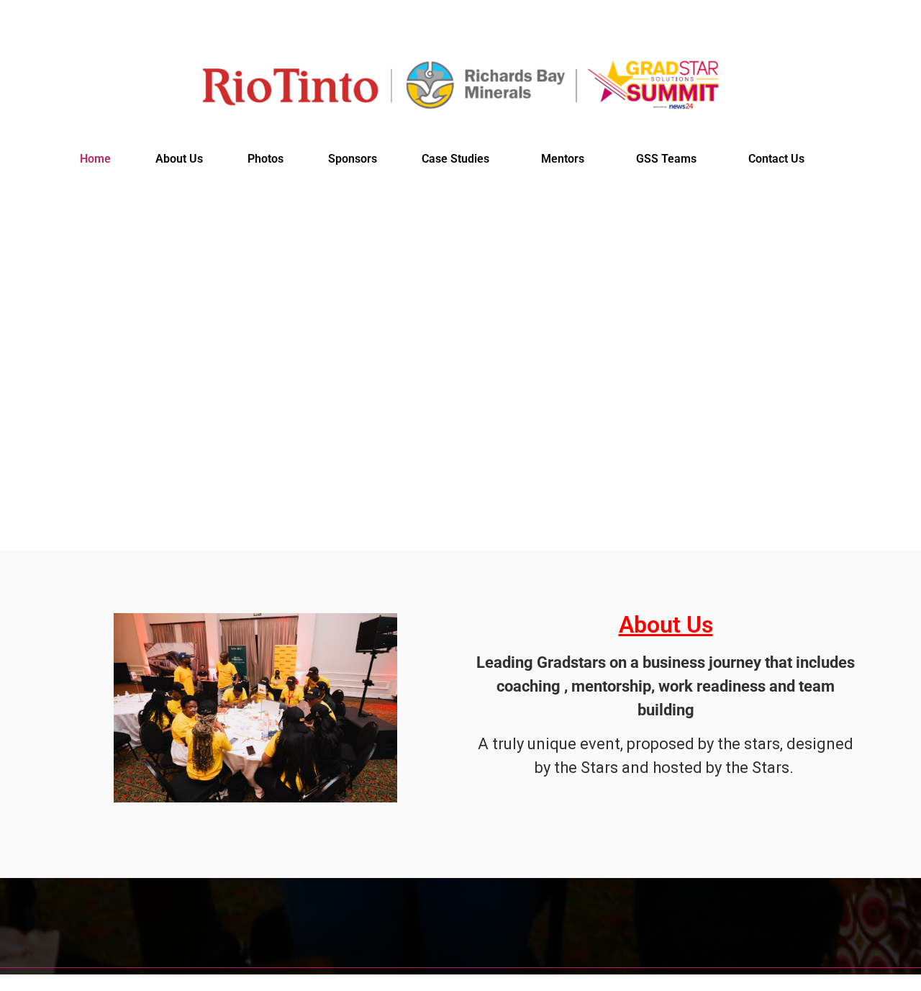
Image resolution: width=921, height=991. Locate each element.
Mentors (562, 159)
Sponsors (352, 159)
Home (95, 159)
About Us (179, 159)
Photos (265, 159)
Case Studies (455, 159)
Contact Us (776, 159)
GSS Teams (666, 159)
